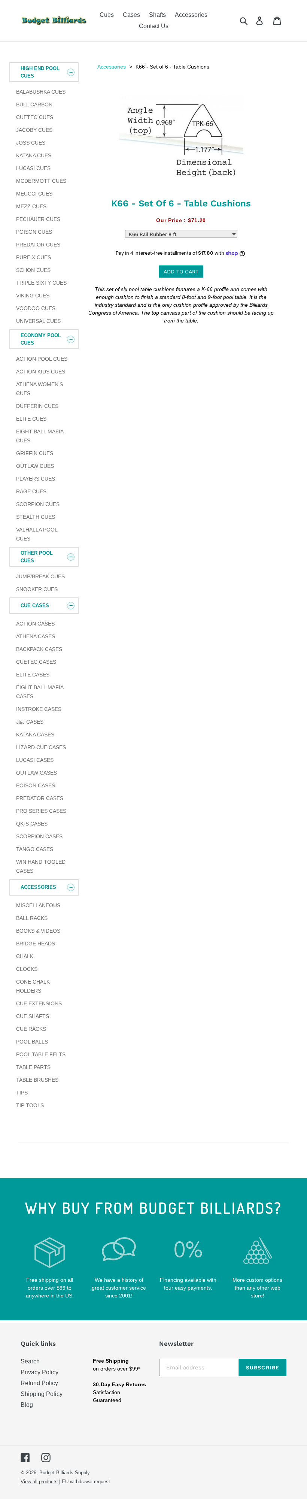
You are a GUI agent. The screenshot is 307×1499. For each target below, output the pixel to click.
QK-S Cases (32, 824)
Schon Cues (33, 270)
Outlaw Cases (36, 773)
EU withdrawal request (86, 1481)
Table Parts (33, 1067)
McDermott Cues (41, 181)
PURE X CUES (33, 257)
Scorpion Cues (38, 504)
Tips (22, 1093)
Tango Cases (34, 849)
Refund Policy (39, 1383)
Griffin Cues (34, 453)
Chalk (24, 956)
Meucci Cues (34, 194)
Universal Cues (38, 321)
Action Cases (35, 624)
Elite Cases (32, 675)
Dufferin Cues (37, 406)
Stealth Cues (35, 517)
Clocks (26, 969)
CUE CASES (35, 605)
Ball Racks (32, 918)
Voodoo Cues (35, 308)
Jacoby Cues (34, 130)
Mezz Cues (31, 206)
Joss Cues (30, 143)
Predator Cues (38, 245)
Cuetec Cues (34, 117)
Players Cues (35, 479)
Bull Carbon (34, 104)
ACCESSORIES (38, 887)
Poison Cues (34, 232)
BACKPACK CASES (39, 649)
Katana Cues (33, 155)
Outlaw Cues (35, 466)
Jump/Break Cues (40, 576)
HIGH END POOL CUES (40, 72)
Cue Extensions (39, 1003)
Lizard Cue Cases (41, 747)
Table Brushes (37, 1080)
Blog (27, 1405)
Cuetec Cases (36, 662)
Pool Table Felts (41, 1054)
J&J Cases (29, 722)
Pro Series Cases (41, 811)
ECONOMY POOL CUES (41, 339)
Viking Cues (32, 296)
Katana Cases (35, 735)
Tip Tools (30, 1105)
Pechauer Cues (38, 219)
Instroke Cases (38, 709)
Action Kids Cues (40, 372)
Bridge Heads (35, 944)
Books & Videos (38, 931)
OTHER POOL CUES (37, 556)
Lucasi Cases (35, 760)
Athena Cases (35, 636)
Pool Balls (32, 1042)
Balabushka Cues (41, 92)
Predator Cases (39, 798)
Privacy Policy (39, 1372)
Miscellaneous (38, 905)
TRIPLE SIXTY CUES (41, 283)
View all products (39, 1481)
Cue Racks (31, 1029)
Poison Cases (35, 785)
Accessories (111, 67)
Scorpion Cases (39, 836)
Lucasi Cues (33, 168)
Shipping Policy (42, 1394)
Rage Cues (31, 491)
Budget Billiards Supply (64, 1472)
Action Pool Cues (41, 359)
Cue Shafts (32, 1016)
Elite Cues (31, 419)
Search (30, 1361)
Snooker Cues (37, 589)
